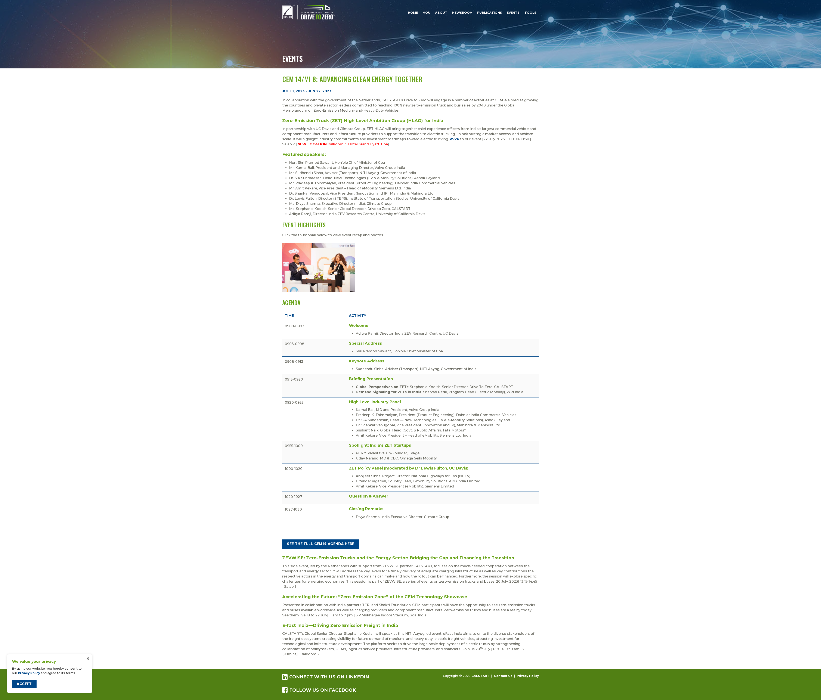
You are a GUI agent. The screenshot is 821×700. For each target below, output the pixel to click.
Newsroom (462, 13)
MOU (426, 13)
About (441, 13)
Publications (489, 13)
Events (513, 13)
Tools (530, 13)
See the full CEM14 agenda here (320, 544)
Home (413, 13)
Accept (24, 684)
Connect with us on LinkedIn (329, 676)
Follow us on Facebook (322, 690)
